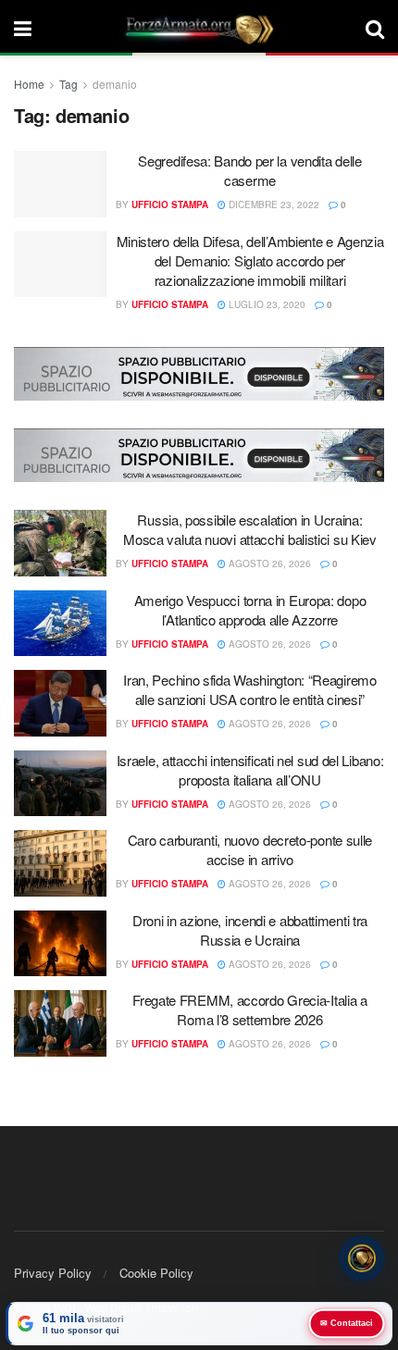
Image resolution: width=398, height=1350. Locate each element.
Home (29, 84)
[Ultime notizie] (362, 1259)
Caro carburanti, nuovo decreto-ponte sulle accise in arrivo (250, 849)
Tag (68, 84)
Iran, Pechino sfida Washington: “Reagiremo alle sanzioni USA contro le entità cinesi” (249, 689)
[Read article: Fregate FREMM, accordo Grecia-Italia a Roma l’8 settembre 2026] (60, 1023)
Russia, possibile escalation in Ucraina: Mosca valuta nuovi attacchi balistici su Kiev (250, 529)
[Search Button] (375, 28)
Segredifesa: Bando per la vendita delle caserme (249, 170)
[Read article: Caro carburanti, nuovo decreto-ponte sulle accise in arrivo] (60, 863)
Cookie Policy (156, 1273)
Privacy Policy (53, 1273)
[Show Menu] (22, 28)
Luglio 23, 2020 (265, 304)
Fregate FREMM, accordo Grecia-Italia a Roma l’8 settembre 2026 (249, 1009)
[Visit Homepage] (199, 27)
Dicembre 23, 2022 (272, 204)
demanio (115, 84)
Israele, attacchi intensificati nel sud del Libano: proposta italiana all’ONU (250, 769)
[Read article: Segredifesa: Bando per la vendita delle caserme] (60, 184)
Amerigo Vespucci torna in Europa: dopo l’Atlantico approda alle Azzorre (250, 609)
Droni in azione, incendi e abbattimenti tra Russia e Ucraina (249, 929)
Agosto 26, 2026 (268, 563)
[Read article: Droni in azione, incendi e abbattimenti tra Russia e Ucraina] (60, 943)
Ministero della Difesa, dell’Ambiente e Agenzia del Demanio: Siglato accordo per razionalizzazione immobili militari (250, 260)
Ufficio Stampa (169, 204)
